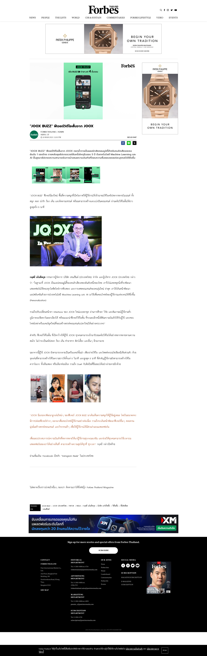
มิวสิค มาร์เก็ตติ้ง (104, 506)
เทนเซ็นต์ (46, 509)
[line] (129, 143)
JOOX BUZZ (46, 506)
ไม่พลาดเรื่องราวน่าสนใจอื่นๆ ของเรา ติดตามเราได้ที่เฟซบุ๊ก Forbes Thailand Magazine (72, 487)
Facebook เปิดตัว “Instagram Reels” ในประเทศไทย (68, 456)
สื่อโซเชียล (124, 506)
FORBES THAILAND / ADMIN (52, 132)
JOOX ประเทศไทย (59, 506)
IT (48, 135)
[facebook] (123, 143)
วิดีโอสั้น (115, 506)
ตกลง (165, 650)
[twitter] (134, 143)
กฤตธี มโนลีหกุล (89, 506)
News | (44, 135)
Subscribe (104, 550)
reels (79, 506)
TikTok (71, 506)
